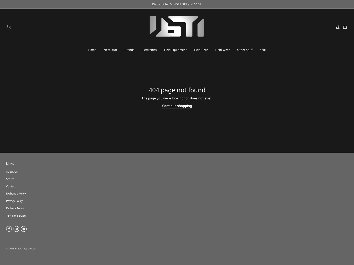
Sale (263, 50)
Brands (129, 50)
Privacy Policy (14, 201)
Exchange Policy (16, 193)
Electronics (149, 50)
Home (92, 50)
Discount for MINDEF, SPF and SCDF (177, 4)
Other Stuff (245, 50)
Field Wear (222, 50)
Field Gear (201, 50)
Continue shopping (177, 105)
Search (10, 179)
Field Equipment (175, 50)
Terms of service (16, 215)
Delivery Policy (15, 208)
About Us (12, 171)
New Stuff (110, 50)
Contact (11, 186)
